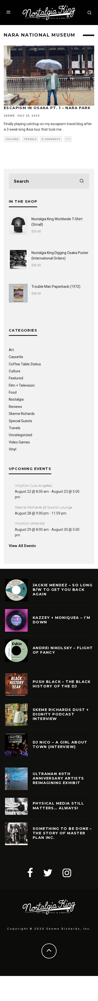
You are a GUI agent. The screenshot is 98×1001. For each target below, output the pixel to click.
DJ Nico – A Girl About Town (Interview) (60, 744)
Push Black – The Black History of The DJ (62, 683)
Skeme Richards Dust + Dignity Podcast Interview (61, 714)
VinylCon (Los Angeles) (33, 485)
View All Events (22, 546)
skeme (9, 115)
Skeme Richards (22, 414)
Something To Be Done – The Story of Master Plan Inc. (62, 833)
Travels (30, 139)
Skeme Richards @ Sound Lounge (43, 507)
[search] (81, 181)
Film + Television (22, 385)
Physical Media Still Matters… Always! (58, 805)
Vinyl (12, 449)
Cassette (16, 357)
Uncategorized (20, 435)
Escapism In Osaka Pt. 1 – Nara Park (47, 108)
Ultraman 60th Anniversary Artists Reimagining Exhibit (58, 778)
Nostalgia (16, 399)
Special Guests (20, 421)
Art (11, 350)
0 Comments (51, 139)
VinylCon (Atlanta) (29, 523)
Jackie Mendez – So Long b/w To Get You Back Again (62, 589)
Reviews (15, 407)
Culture (12, 139)
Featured (16, 378)
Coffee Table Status (25, 364)
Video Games (19, 442)
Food (13, 392)
